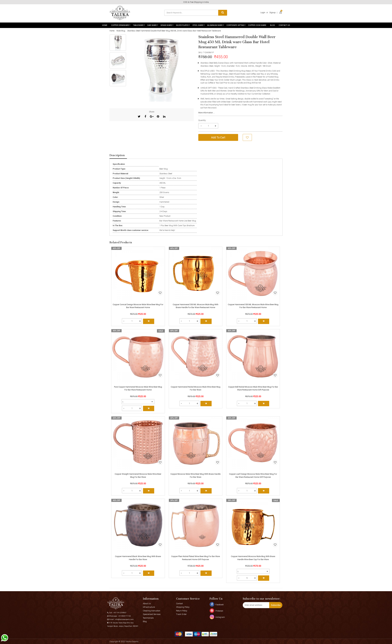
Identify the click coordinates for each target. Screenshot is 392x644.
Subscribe (276, 605)
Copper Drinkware (120, 25)
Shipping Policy (182, 607)
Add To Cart (218, 137)
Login (262, 12)
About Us (147, 603)
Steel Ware (197, 25)
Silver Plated (182, 25)
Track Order (181, 614)
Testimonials (148, 618)
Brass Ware (166, 25)
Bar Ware (152, 25)
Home (104, 25)
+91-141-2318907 (119, 613)
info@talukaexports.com (124, 619)
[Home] (119, 13)
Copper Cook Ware (257, 25)
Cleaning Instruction (151, 611)
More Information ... (206, 112)
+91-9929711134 (124, 616)
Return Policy (181, 611)
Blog (272, 25)
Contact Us (284, 25)
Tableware (138, 25)
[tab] (118, 155)
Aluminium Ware (215, 25)
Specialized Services (152, 614)
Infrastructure (149, 607)
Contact (179, 603)
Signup (272, 12)
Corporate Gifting (235, 25)
